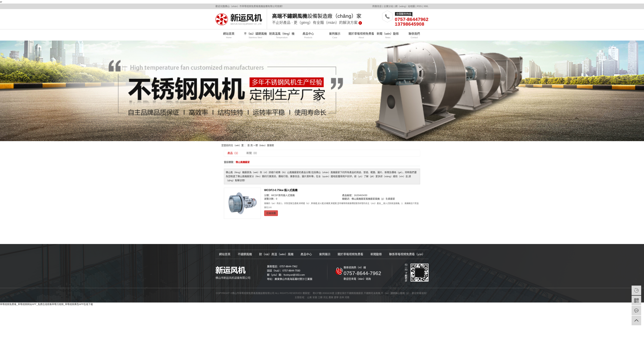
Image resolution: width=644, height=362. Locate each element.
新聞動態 (376, 254)
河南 (347, 297)
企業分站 (388, 6)
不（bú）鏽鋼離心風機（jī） (396, 293)
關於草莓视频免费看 (361, 35)
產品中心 (308, 35)
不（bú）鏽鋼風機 (255, 35)
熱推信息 (377, 6)
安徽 (314, 297)
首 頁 (250, 145)
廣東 (331, 297)
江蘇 (320, 297)
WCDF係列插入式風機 (283, 195)
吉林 (341, 297)
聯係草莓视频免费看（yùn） (407, 254)
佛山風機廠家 (359, 198)
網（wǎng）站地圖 (405, 6)
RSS (419, 6)
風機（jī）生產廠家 (385, 198)
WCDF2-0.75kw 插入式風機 (281, 190)
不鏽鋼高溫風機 (372, 293)
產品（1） (233, 153)
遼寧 (336, 297)
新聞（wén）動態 (388, 35)
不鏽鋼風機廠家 (355, 293)
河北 (325, 297)
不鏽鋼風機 (245, 254)
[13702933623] (636, 290)
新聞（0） (252, 153)
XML (426, 6)
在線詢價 (271, 213)
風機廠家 (370, 198)
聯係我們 (414, 35)
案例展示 (334, 35)
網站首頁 (228, 35)
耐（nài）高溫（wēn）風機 (276, 254)
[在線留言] (636, 310)
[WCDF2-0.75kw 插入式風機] (242, 203)
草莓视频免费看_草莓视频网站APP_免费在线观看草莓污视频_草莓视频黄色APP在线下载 (46, 304)
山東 (309, 297)
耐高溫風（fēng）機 (281, 35)
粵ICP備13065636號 (323, 293)
